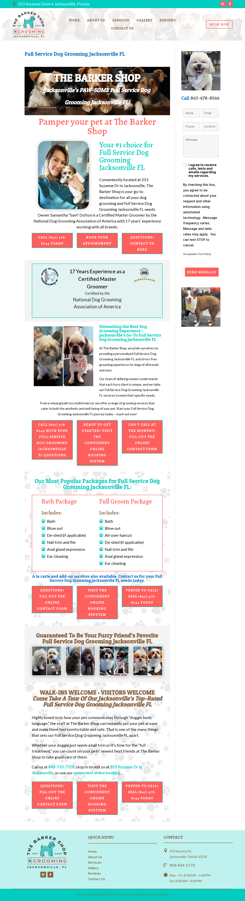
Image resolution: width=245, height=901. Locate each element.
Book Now (219, 24)
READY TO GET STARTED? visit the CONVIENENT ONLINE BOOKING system (97, 443)
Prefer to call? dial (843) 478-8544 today (142, 596)
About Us (96, 21)
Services (120, 21)
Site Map (164, 894)
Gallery (144, 21)
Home (74, 21)
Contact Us (122, 29)
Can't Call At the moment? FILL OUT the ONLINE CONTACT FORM (142, 436)
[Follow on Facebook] (230, 4)
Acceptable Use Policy (197, 254)
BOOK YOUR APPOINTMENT (97, 240)
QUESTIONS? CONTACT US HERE (142, 243)
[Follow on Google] (223, 4)
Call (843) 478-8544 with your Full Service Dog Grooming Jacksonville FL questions (52, 440)
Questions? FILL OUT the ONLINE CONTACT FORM (52, 599)
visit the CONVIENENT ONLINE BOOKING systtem (97, 602)
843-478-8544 (204, 98)
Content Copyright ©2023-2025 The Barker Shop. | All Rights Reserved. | (117, 894)
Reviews (168, 21)
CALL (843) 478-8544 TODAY (52, 240)
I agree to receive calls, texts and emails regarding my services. (202, 170)
